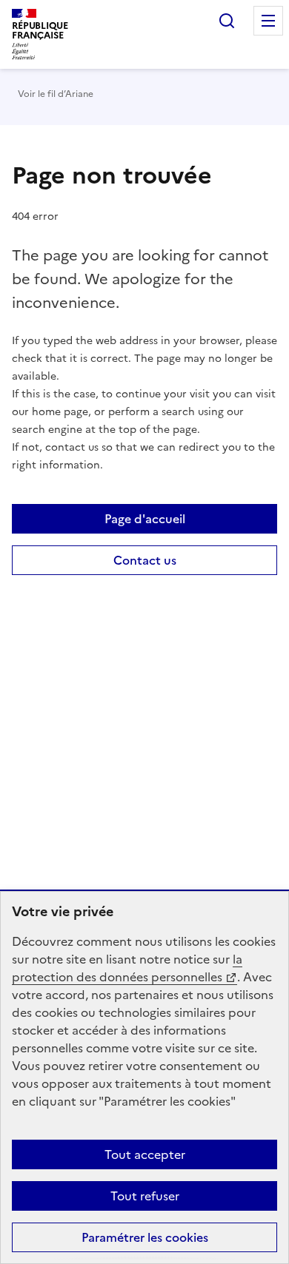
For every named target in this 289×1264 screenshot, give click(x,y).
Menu (268, 21)
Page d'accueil (144, 519)
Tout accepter (144, 1154)
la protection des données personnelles (127, 968)
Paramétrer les (145, 1237)
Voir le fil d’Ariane (55, 94)
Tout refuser (144, 1196)
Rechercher (227, 21)
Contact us (144, 560)
